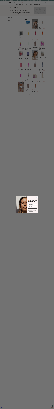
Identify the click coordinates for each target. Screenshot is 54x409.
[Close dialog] (37, 197)
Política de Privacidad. (31, 211)
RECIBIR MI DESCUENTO (32, 208)
